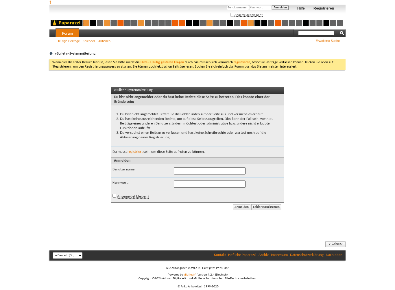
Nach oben (334, 255)
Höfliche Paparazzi (242, 255)
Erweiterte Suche (328, 40)
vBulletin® (190, 274)
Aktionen (104, 41)
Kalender (89, 41)
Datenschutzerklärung (307, 255)
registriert (135, 152)
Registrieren (323, 8)
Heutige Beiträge (68, 41)
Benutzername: (123, 169)
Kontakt (220, 255)
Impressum (279, 255)
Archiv (264, 255)
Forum (67, 33)
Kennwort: (120, 183)
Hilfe (301, 8)
